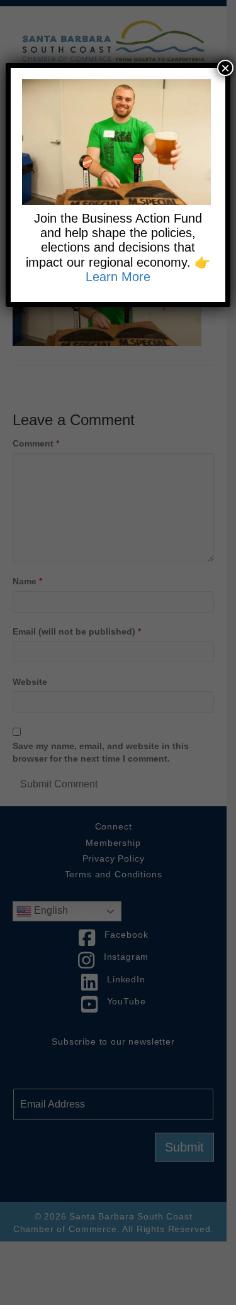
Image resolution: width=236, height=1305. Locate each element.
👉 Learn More (148, 269)
